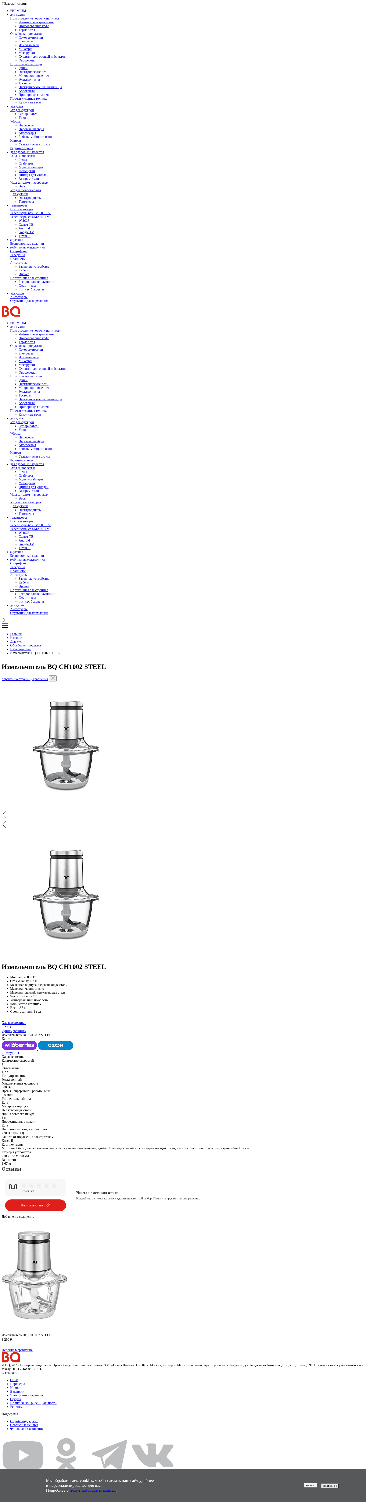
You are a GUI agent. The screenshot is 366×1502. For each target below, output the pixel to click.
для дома (16, 106)
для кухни (17, 14)
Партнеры (17, 1384)
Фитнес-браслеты (31, 289)
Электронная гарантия (26, 1395)
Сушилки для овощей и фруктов (42, 56)
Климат (15, 140)
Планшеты (18, 259)
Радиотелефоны (21, 148)
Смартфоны (18, 251)
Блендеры (26, 41)
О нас (14, 1380)
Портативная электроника (29, 278)
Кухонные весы (30, 102)
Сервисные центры (24, 1425)
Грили (23, 68)
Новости (16, 1387)
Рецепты (16, 1406)
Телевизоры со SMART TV (29, 217)
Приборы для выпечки (35, 94)
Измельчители (29, 45)
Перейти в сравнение (17, 1350)
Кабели (24, 270)
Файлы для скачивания (26, 1429)
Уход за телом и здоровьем (29, 182)
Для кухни (17, 641)
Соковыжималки (31, 37)
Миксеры (25, 49)
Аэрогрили (27, 91)
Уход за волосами (22, 156)
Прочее (24, 274)
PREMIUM (18, 11)
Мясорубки (27, 52)
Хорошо (310, 1485)
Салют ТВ (26, 224)
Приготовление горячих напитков (35, 18)
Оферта (15, 1399)
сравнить (19, 1031)
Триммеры (26, 201)
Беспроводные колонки (27, 243)
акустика (16, 239)
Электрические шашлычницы (40, 87)
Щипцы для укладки (34, 175)
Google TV (26, 232)
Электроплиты (29, 79)
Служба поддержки (24, 1421)
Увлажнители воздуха (34, 144)
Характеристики (14, 1022)
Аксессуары (27, 133)
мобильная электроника (27, 247)
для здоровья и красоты (27, 152)
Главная (16, 634)
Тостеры (25, 83)
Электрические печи (34, 72)
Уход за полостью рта (25, 190)
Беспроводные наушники (37, 281)
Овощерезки (28, 60)
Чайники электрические (36, 22)
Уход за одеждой (22, 110)
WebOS (24, 220)
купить (7, 1031)
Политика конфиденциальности (33, 1403)
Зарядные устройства (34, 266)
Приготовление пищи (26, 64)
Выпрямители (29, 178)
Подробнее (330, 1485)
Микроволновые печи (35, 75)
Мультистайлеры (31, 167)
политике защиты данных (93, 1490)
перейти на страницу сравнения (25, 679)
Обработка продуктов (26, 33)
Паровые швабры (31, 129)
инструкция (10, 1053)
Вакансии (17, 1391)
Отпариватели (29, 114)
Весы (22, 186)
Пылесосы (26, 125)
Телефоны (17, 255)
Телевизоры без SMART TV (30, 213)
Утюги (23, 117)
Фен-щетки (27, 171)
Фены (23, 159)
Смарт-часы (27, 285)
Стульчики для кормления (29, 301)
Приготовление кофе (34, 26)
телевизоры (18, 205)
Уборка (15, 121)
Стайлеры (26, 163)
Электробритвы (30, 198)
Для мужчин (19, 194)
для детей (17, 293)
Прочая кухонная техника (28, 98)
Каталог (16, 637)
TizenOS (24, 236)
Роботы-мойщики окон (35, 136)
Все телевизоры (21, 209)
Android (24, 228)
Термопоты (27, 30)
